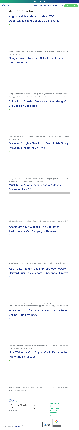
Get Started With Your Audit (71, 5)
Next (68, 392)
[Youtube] (16, 411)
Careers (33, 410)
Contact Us (34, 408)
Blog (33, 407)
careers (55, 5)
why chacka (43, 5)
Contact (61, 5)
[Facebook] (10, 411)
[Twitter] (12, 411)
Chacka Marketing (10, 425)
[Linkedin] (14, 411)
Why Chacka (34, 405)
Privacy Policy (17, 426)
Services (36, 5)
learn (49, 5)
